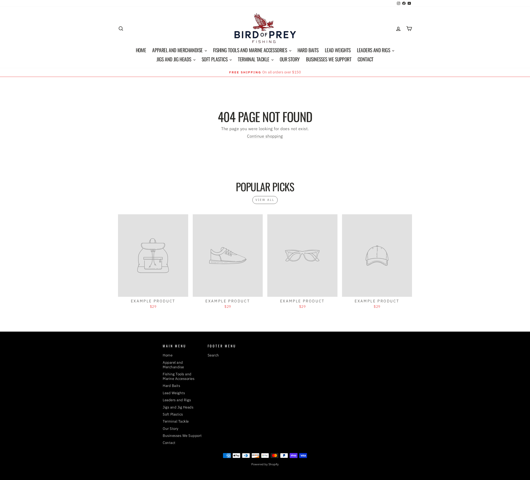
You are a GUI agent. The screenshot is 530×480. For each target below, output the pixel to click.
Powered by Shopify (265, 464)
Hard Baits (308, 50)
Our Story (290, 59)
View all (265, 200)
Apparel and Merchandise (178, 50)
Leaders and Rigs (374, 50)
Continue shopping (265, 136)
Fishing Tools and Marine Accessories (250, 50)
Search (213, 355)
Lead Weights (338, 50)
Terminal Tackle (254, 59)
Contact (365, 59)
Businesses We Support (328, 59)
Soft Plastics (215, 59)
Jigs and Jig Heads (174, 59)
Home (141, 50)
